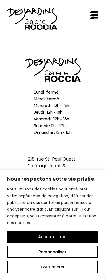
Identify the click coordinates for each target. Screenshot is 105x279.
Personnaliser (52, 252)
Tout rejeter (53, 267)
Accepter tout (52, 237)
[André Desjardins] (53, 69)
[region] (52, 224)
